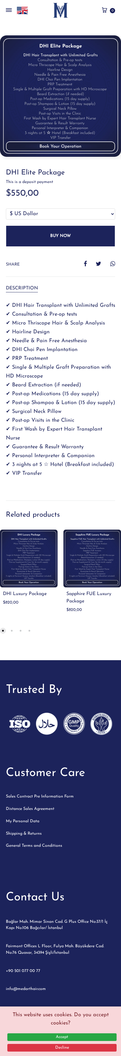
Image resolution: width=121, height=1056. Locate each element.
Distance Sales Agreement (30, 809)
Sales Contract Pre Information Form (40, 796)
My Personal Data (22, 821)
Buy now (60, 236)
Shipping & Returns (24, 833)
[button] (3, 631)
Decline (62, 1047)
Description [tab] (22, 288)
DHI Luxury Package (25, 594)
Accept (62, 1037)
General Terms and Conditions (34, 846)
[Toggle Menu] (9, 10)
